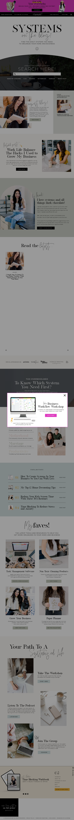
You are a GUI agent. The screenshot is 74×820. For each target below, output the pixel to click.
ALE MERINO (67, 818)
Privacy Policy (30, 818)
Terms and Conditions (42, 818)
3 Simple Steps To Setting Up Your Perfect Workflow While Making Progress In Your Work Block (15, 277)
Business (15, 272)
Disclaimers (52, 818)
